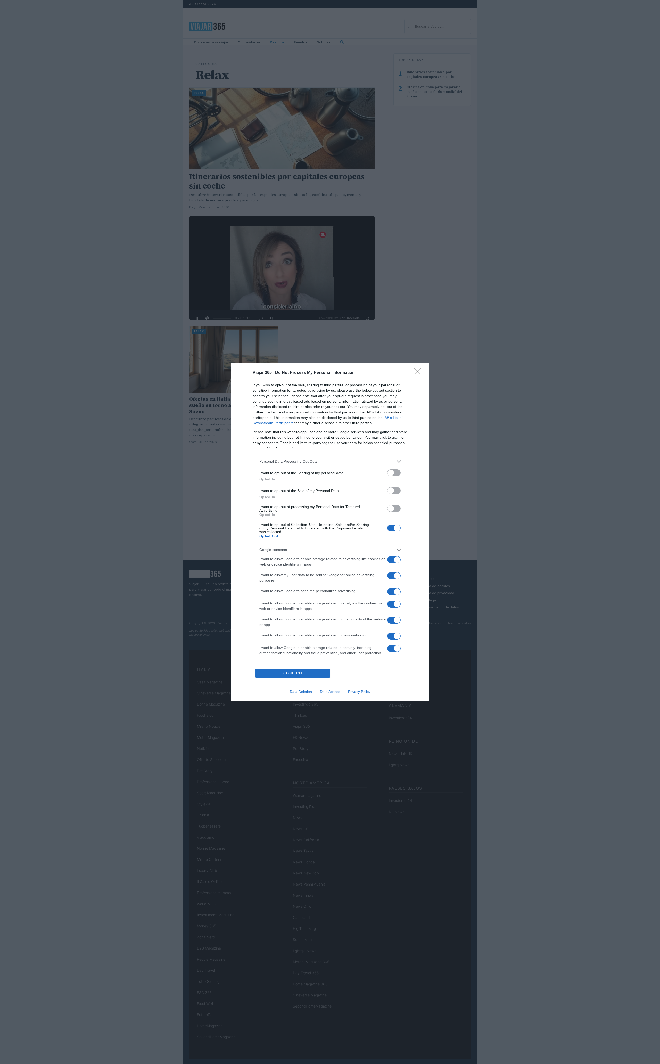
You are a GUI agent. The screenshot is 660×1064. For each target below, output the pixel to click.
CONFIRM (292, 673)
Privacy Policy (359, 692)
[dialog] (330, 532)
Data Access (330, 692)
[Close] (419, 373)
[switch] (394, 472)
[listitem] (330, 461)
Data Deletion (301, 692)
